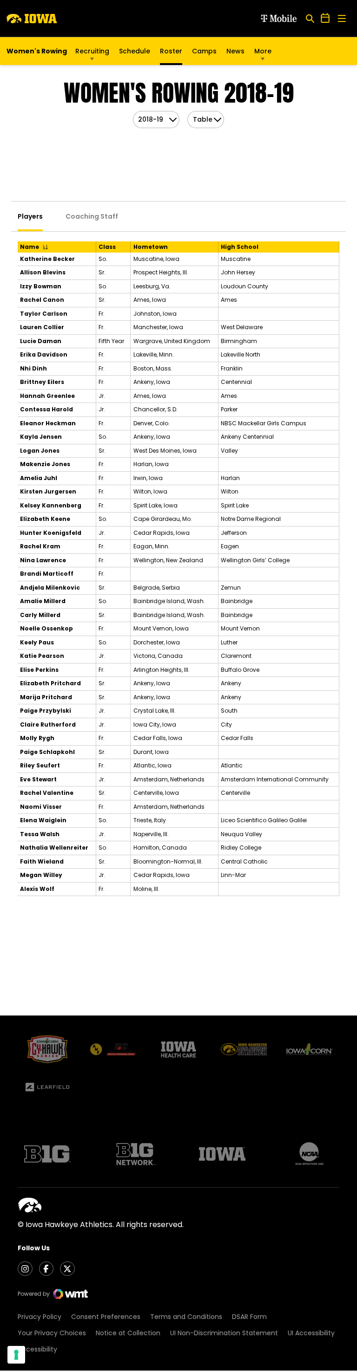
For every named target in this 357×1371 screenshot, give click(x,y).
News (235, 51)
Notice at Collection (128, 1333)
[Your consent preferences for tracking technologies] (16, 1355)
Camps (204, 53)
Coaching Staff (92, 216)
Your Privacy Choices (52, 1333)
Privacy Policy (39, 1316)
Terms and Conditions (186, 1316)
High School (239, 247)
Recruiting (92, 51)
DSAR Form (249, 1316)
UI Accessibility (311, 1333)
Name (29, 247)
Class (107, 247)
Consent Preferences (105, 1316)
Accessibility (37, 1349)
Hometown (150, 247)
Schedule (134, 51)
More (262, 51)
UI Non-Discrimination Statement (224, 1333)
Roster (171, 51)
